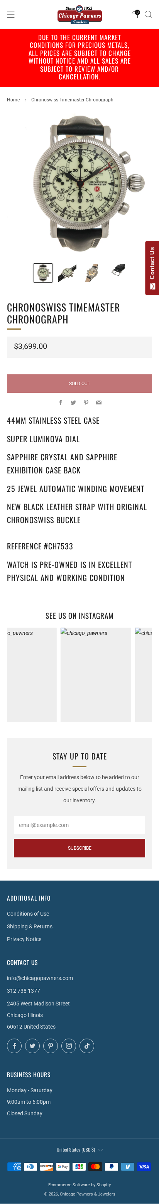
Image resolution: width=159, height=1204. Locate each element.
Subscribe (79, 848)
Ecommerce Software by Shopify (79, 1184)
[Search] (148, 14)
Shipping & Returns (29, 926)
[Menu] (11, 15)
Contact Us (152, 265)
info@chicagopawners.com (40, 978)
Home (13, 100)
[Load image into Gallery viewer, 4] (116, 272)
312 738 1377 (23, 991)
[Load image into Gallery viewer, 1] (43, 272)
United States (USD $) (76, 1149)
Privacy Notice (24, 939)
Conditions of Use (28, 914)
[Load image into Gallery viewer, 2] (67, 272)
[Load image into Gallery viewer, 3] (91, 272)
